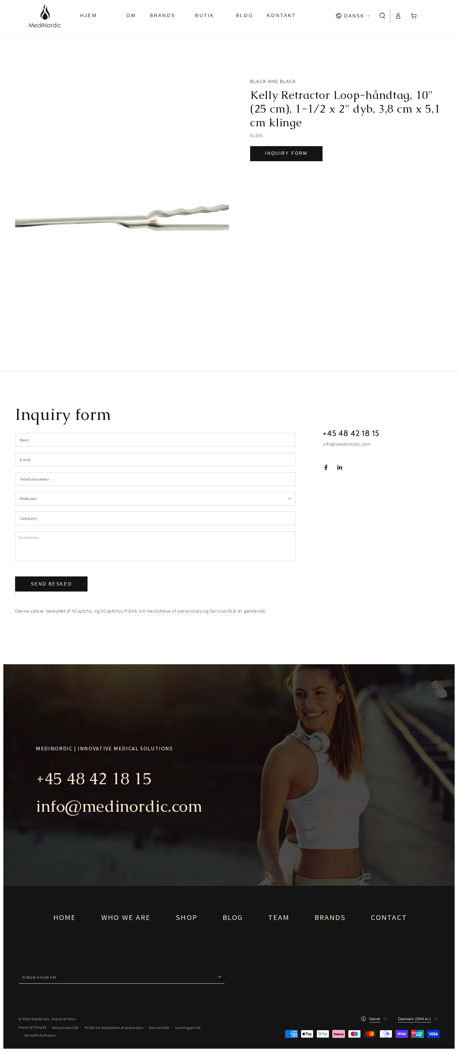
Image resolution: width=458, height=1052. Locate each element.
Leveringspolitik (188, 1027)
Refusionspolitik (65, 1027)
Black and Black (273, 81)
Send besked (51, 583)
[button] (382, 15)
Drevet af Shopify (32, 1027)
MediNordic (40, 1019)
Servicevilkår (223, 611)
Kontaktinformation (40, 1035)
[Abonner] (221, 977)
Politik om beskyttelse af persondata (163, 611)
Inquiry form (286, 153)
